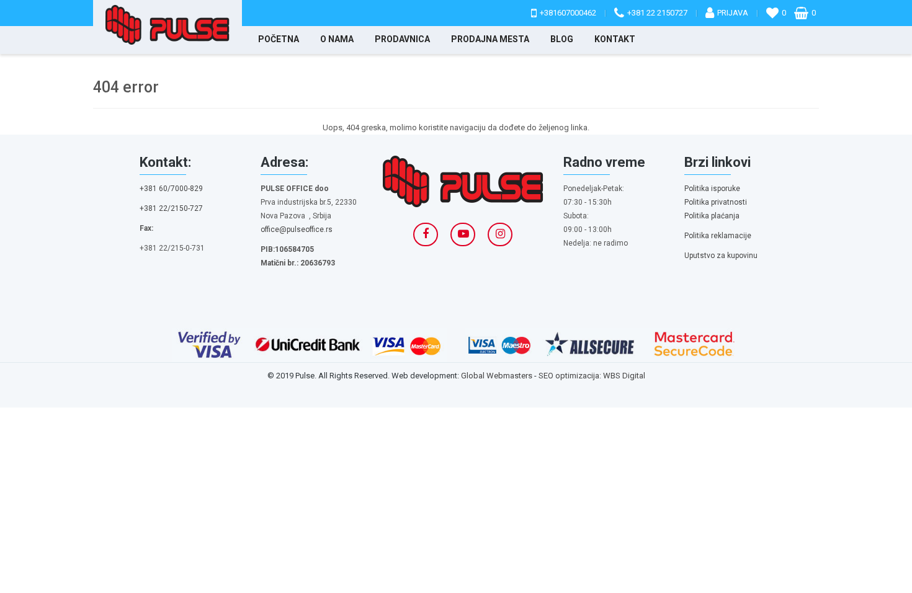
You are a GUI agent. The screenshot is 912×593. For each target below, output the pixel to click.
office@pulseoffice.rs (297, 229)
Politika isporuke (712, 188)
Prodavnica (402, 39)
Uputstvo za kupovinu (721, 255)
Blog (561, 39)
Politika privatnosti (715, 202)
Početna (278, 39)
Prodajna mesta (490, 39)
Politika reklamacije (717, 235)
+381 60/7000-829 (171, 188)
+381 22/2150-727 (171, 208)
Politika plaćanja (712, 216)
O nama (337, 39)
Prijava (732, 12)
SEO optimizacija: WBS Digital (592, 375)
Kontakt (614, 39)
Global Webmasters (496, 375)
